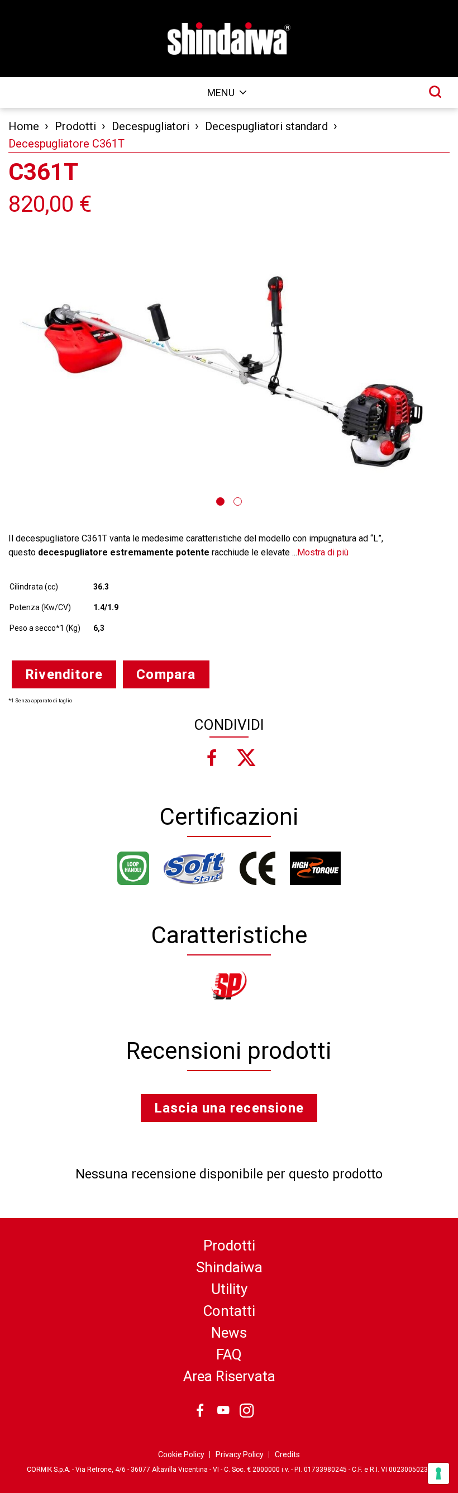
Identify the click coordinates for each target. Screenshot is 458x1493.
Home (23, 126)
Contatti (229, 1310)
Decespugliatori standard (266, 126)
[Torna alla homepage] (229, 38)
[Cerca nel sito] (435, 91)
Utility (229, 1289)
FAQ (229, 1354)
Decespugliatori (150, 126)
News (229, 1332)
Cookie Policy (181, 1454)
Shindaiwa (229, 1267)
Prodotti (75, 126)
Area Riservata (229, 1376)
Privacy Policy (240, 1454)
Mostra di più (323, 552)
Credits (287, 1454)
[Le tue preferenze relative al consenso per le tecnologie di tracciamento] (438, 1473)
